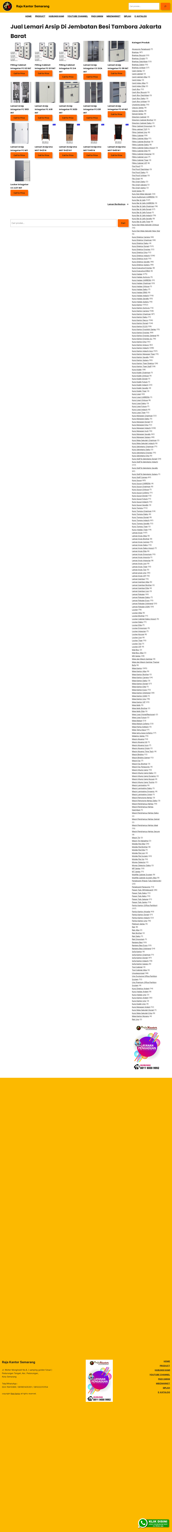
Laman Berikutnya (118, 204)
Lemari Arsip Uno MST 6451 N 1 (117, 148)
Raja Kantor (15, 1393)
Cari (123, 223)
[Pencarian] (165, 6)
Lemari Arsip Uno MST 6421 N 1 (68, 148)
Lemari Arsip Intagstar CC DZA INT (92, 68)
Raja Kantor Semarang (32, 6)
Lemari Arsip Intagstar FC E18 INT (92, 109)
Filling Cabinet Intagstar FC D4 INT (67, 68)
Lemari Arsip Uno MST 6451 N (92, 148)
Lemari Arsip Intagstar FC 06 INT (118, 67)
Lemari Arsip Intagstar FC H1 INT (118, 108)
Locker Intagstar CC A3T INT (19, 186)
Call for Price (19, 73)
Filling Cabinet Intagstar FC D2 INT (20, 67)
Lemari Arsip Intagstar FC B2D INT (68, 109)
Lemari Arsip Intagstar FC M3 (19, 148)
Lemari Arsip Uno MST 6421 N (44, 148)
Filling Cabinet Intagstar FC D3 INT (45, 67)
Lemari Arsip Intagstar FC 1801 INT (19, 109)
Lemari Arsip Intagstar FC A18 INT (44, 109)
